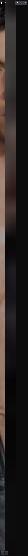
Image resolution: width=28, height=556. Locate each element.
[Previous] (2, 553)
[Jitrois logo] (4, 2)
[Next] (6, 553)
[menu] (17, 3)
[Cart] (25, 3)
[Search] (21, 3)
